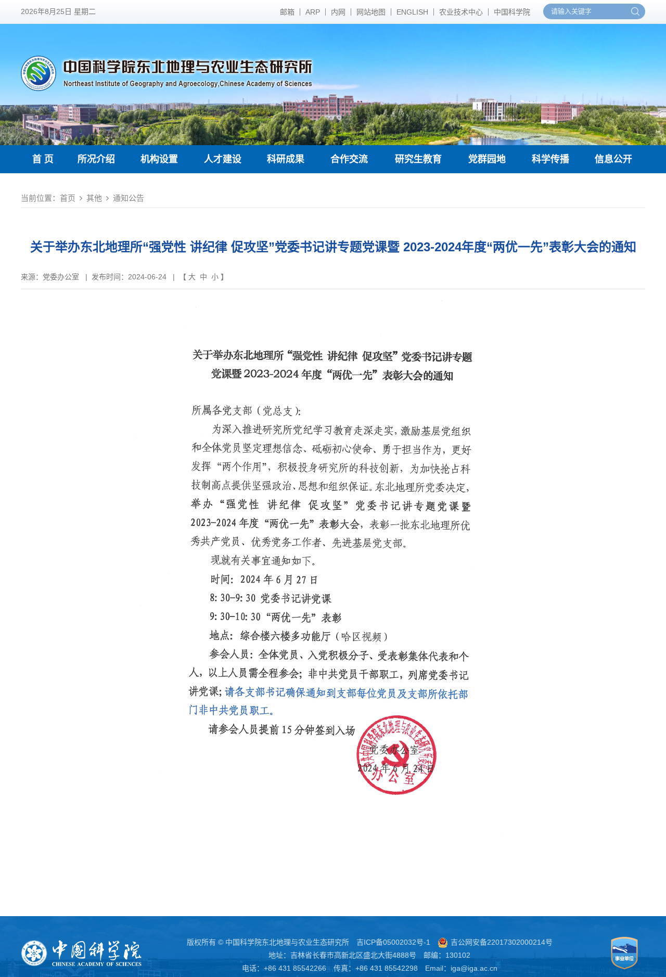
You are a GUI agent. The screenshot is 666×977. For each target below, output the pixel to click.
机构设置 (159, 159)
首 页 (43, 159)
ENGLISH (412, 12)
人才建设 (222, 159)
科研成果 (285, 159)
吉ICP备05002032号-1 (393, 942)
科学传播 (550, 159)
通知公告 (128, 198)
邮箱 (287, 12)
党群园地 (487, 159)
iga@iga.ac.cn (474, 968)
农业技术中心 (461, 12)
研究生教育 (418, 159)
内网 (338, 12)
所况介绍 (96, 159)
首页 (67, 198)
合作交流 (349, 159)
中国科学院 (512, 12)
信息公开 (613, 159)
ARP (312, 12)
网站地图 (371, 12)
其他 (94, 198)
